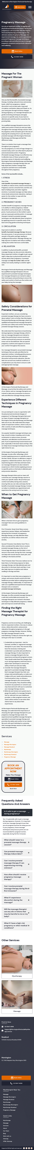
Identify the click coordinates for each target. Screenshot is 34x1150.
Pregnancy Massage (9, 1110)
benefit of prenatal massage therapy (13, 232)
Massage (5, 1094)
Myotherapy (7, 1102)
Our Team (6, 1131)
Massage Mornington (9, 1097)
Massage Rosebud (8, 1099)
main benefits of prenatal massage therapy (15, 183)
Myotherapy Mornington (10, 1105)
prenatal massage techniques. (11, 589)
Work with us (7, 1136)
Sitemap (5, 1138)
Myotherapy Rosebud (9, 1107)
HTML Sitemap (7, 1141)
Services (5, 1125)
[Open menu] (29, 7)
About (5, 1128)
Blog (4, 1133)
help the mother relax (17, 260)
